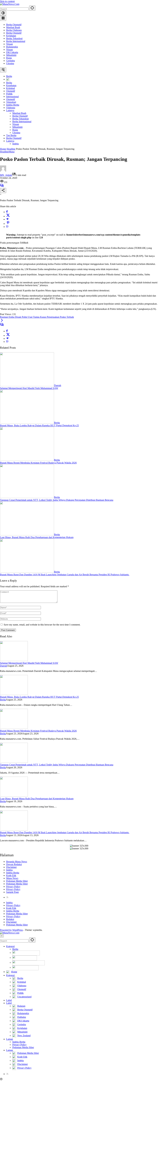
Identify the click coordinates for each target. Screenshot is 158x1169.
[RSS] (7, 897)
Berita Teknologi (14, 38)
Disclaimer (11, 867)
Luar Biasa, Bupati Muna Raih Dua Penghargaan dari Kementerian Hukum (36, 537)
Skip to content (7, 1)
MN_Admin (6, 175)
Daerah (57, 385)
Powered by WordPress (11, 930)
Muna (12, 151)
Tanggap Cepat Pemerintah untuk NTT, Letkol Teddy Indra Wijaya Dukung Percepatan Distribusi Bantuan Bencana (56, 500)
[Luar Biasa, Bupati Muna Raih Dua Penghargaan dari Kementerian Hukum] (27, 534)
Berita (57, 422)
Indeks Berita (12, 872)
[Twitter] (8, 216)
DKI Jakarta (12, 52)
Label (9, 1000)
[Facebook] (7, 212)
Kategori (10, 946)
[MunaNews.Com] (9, 4)
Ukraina (10, 63)
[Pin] (8, 223)
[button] (32, 8)
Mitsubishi (11, 55)
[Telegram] (7, 219)
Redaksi (10, 919)
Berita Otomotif (13, 24)
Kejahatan (11, 35)
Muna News (12, 878)
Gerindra (10, 60)
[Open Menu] (3, 18)
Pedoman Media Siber (17, 881)
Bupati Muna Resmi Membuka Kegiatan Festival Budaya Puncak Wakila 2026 (38, 462)
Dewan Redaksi (14, 864)
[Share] (3, 190)
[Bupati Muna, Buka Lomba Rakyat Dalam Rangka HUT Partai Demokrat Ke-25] (27, 422)
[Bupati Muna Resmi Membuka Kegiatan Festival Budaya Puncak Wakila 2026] (27, 460)
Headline (4, 151)
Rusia (9, 58)
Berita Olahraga (14, 30)
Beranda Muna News (16, 861)
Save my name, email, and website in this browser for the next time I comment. (42, 624)
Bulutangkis (12, 46)
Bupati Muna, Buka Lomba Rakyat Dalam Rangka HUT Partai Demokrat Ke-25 (39, 425)
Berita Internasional (15, 41)
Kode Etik (11, 875)
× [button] (1, 936)
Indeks (9, 870)
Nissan (9, 44)
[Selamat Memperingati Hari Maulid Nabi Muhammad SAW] (27, 385)
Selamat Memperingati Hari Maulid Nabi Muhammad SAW (29, 388)
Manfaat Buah (13, 27)
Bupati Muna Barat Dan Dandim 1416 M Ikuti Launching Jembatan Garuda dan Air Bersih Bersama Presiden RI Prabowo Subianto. (64, 574)
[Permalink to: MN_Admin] (3, 170)
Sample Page (12, 892)
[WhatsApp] (7, 226)
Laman (9, 1039)
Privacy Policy (13, 886)
